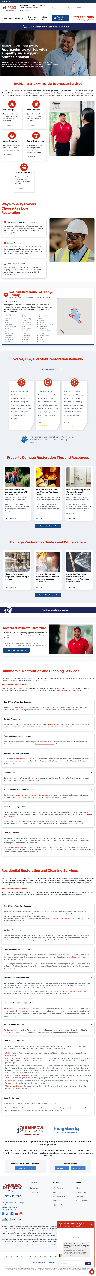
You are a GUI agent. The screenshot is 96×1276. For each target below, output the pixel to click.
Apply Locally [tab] (56, 8)
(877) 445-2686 (12, 1196)
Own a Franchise (59, 1196)
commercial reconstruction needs (68, 690)
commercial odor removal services (27, 780)
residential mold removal (73, 991)
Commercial (34, 1188)
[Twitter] (7, 1213)
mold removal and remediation (26, 759)
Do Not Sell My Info (39, 1262)
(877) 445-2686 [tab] (82, 17)
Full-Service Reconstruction (15, 1030)
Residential (34, 1192)
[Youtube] (16, 1213)
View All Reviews (48, 369)
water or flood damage (74, 957)
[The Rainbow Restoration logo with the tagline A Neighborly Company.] (30, 1130)
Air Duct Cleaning (11, 1053)
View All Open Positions (15, 650)
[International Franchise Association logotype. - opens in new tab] (12, 1219)
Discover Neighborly (24, 1168)
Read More (15, 418)
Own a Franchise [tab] (69, 8)
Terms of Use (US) (12, 1257)
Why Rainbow (58, 1188)
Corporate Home (82, 1200)
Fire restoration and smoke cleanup (18, 1008)
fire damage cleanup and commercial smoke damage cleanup (29, 795)
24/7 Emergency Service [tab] (84, 8)
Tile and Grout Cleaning (13, 1086)
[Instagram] (21, 1213)
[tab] (8, 18)
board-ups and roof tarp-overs (24, 707)
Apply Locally (58, 1205)
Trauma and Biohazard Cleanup (16, 1108)
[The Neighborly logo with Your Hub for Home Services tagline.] (67, 1130)
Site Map (79, 1196)
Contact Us (57, 1200)
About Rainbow (58, 1192)
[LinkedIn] (12, 1213)
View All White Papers (46, 595)
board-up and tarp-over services (58, 918)
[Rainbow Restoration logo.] (9, 8)
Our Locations (81, 1192)
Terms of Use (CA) (26, 1257)
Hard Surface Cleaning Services (16, 1075)
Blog (78, 1188)
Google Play (79, 1168)
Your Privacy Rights (57, 1262)
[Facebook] (3, 1213)
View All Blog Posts (46, 526)
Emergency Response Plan (13, 847)
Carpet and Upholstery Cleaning (16, 1058)
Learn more (10, 587)
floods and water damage (44, 744)
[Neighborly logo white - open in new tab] (6, 1)
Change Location (26, 10)
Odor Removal (10, 1081)
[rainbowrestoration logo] (13, 1187)
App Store (63, 1168)
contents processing (49, 724)
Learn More (7, 125)
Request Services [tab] (60, 18)
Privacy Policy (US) (41, 1257)
